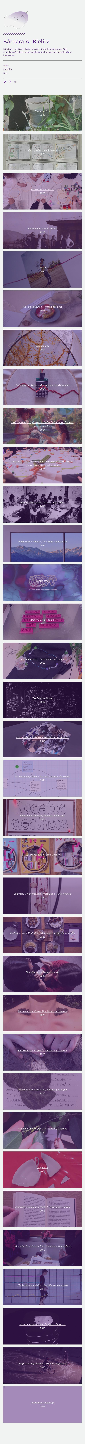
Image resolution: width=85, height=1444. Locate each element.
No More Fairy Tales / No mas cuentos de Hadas (42, 776)
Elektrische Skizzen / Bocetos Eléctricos (42, 815)
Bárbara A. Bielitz (26, 41)
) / (42, 1089)
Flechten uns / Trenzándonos (42, 972)
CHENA (42, 267)
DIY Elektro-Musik (43, 698)
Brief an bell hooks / (42, 502)
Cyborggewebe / (42, 854)
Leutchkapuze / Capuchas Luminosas (42, 659)
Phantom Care (42, 111)
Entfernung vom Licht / (42, 1324)
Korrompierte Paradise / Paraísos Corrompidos (42, 737)
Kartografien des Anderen (42, 150)
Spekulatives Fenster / (43, 541)
